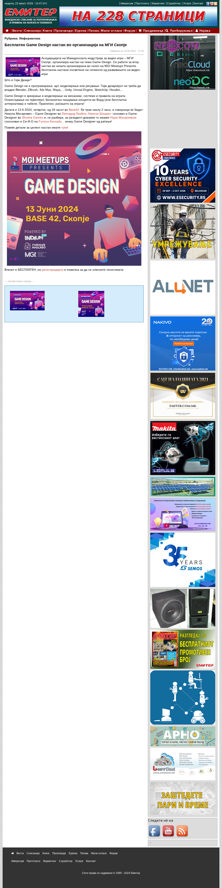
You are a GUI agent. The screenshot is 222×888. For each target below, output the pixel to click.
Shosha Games (32, 117)
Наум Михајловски (123, 117)
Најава (204, 30)
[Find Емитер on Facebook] (155, 831)
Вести (17, 30)
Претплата (142, 3)
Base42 (74, 109)
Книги (47, 30)
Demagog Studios (74, 113)
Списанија (32, 30)
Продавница (153, 30)
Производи (63, 30)
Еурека (80, 30)
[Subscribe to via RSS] (215, 3)
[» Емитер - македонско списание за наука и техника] (31, 15)
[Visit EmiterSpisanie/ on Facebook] (208, 3)
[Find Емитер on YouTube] (169, 831)
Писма (93, 30)
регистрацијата (52, 269)
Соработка (174, 3)
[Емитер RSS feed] (183, 831)
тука (64, 127)
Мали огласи (111, 30)
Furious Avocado (50, 121)
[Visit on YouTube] (212, 3)
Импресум (127, 3)
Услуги (187, 3)
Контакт (198, 3)
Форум (129, 30)
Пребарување (181, 30)
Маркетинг (158, 3)
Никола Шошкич (99, 113)
